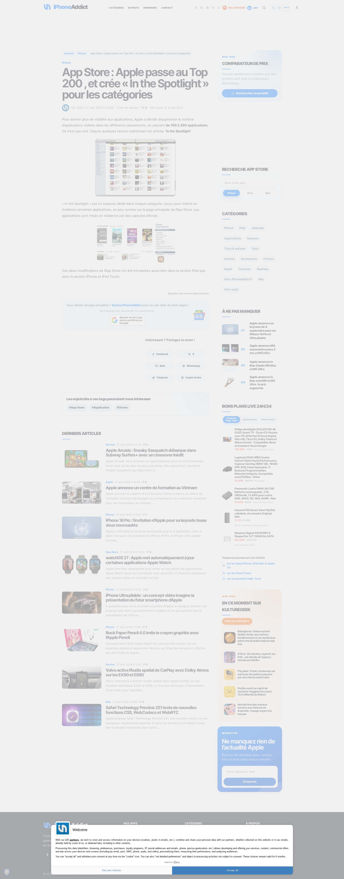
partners (74, 840)
